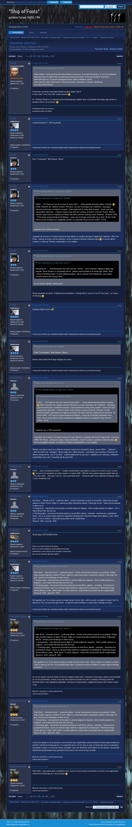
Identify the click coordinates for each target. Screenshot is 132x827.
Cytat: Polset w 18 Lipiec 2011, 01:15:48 (50, 68)
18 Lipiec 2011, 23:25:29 (40, 530)
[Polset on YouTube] (11, 142)
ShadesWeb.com (24, 824)
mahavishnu (16, 377)
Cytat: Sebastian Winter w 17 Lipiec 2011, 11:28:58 (53, 192)
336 (31, 56)
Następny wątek (116, 49)
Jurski (13, 154)
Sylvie (95, 38)
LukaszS (14, 530)
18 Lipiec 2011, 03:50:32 (40, 118)
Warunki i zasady (112, 822)
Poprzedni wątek (101, 49)
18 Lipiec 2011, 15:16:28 (40, 155)
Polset (13, 118)
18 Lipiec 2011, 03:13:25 (40, 63)
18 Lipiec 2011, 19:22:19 (40, 496)
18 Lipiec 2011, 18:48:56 (40, 378)
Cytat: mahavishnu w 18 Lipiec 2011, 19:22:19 (52, 566)
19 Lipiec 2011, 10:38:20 (40, 766)
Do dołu (12, 56)
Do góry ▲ (122, 822)
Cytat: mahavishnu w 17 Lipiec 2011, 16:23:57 (54, 263)
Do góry (12, 796)
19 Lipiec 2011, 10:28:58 (40, 616)
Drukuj (120, 56)
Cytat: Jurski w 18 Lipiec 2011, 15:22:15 (50, 383)
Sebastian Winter (18, 616)
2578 (52, 56)
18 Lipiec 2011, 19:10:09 (40, 466)
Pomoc (103, 822)
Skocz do (88, 807)
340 (46, 56)
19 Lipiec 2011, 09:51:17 (40, 561)
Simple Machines (24, 822)
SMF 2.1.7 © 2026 (12, 822)
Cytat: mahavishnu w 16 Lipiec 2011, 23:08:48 (54, 198)
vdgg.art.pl (88, 27)
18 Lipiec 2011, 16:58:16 (40, 341)
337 (34, 56)
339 (43, 56)
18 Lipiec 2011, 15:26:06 (40, 251)
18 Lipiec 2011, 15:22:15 (40, 186)
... (28, 56)
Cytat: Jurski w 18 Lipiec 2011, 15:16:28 (50, 347)
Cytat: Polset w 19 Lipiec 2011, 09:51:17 (50, 622)
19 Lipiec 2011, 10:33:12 (40, 701)
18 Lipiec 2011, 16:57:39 (40, 305)
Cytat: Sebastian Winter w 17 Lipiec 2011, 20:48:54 (54, 256)
